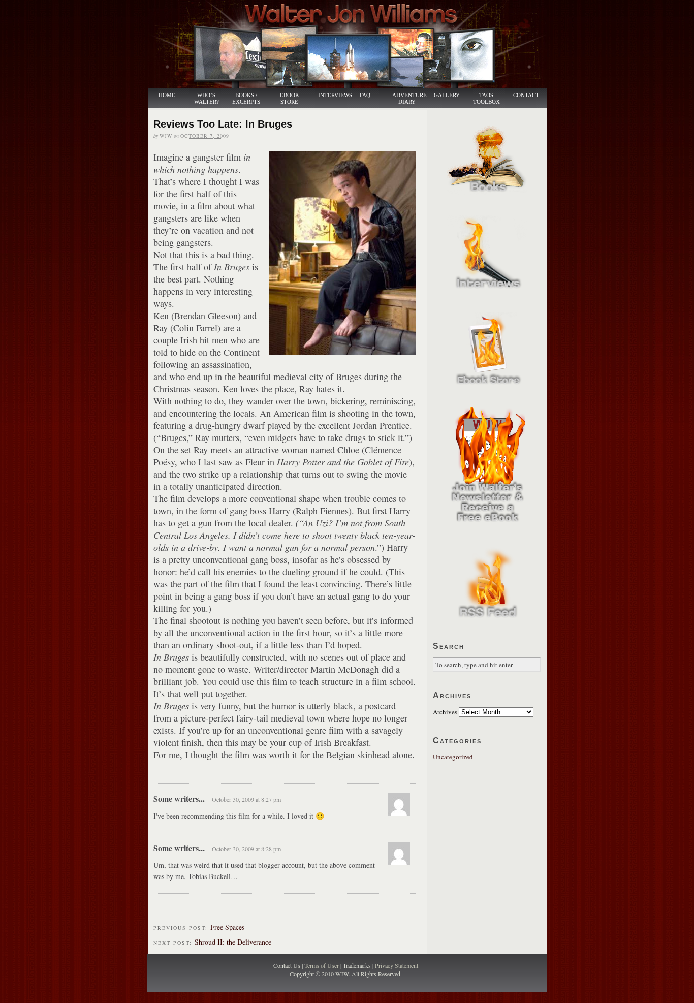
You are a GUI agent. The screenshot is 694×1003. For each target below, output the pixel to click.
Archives (445, 711)
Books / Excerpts (246, 98)
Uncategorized (453, 756)
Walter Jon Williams (353, 44)
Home (167, 95)
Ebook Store (289, 98)
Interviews (329, 95)
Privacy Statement (396, 965)
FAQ (365, 95)
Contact (526, 95)
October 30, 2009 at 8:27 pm (246, 799)
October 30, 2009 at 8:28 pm (246, 848)
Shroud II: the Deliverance (233, 942)
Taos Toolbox (486, 98)
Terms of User (322, 965)
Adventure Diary (409, 98)
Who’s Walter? (206, 98)
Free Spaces (227, 927)
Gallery (447, 95)
